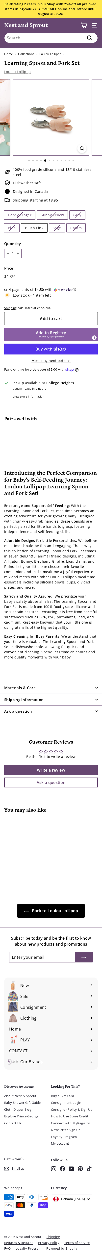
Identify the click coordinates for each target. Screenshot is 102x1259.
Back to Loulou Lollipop (54, 910)
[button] (51, 289)
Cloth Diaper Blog (17, 1109)
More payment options (51, 360)
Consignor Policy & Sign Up (72, 1109)
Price (8, 268)
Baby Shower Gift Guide (22, 1102)
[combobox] (51, 38)
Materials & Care (20, 687)
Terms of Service (77, 1242)
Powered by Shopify (61, 1248)
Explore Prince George (21, 1116)
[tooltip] (94, 337)
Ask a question (18, 711)
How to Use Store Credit (69, 1116)
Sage (57, 228)
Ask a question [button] (51, 782)
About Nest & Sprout (20, 1096)
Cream (76, 228)
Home (8, 54)
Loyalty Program (64, 1136)
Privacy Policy (48, 1242)
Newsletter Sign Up (65, 1130)
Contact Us (12, 1123)
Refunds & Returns (18, 1242)
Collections (26, 54)
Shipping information (24, 699)
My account (60, 1143)
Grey (77, 215)
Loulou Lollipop (50, 54)
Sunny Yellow (52, 215)
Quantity (12, 243)
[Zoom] (81, 148)
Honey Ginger (19, 215)
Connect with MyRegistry (70, 1123)
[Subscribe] (84, 957)
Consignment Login (66, 1102)
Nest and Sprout (26, 25)
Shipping (10, 308)
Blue (12, 228)
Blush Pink (34, 228)
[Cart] (84, 25)
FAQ (7, 1248)
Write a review (51, 770)
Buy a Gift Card (62, 1096)
